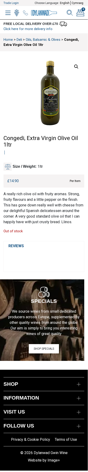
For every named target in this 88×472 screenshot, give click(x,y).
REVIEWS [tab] (16, 246)
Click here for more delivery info (28, 29)
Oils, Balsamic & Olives (43, 40)
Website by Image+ (44, 460)
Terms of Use (66, 439)
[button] (76, 66)
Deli (19, 40)
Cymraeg (77, 3)
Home (8, 40)
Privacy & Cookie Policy (30, 439)
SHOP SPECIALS (44, 348)
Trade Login (11, 3)
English (65, 3)
